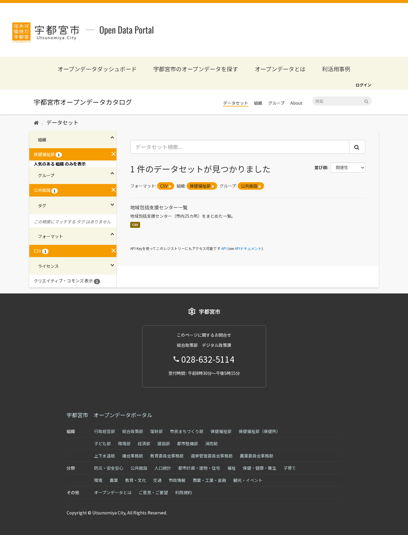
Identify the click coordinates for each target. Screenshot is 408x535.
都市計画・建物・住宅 (199, 468)
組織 (258, 103)
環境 (98, 480)
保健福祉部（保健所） (259, 431)
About (296, 103)
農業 (114, 480)
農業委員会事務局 (256, 456)
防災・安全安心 (108, 468)
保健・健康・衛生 (259, 468)
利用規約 (183, 492)
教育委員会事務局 (167, 456)
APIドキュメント (248, 248)
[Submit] (366, 100)
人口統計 (162, 468)
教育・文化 (135, 480)
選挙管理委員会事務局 (212, 456)
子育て (289, 468)
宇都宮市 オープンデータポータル (109, 415)
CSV (135, 224)
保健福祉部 (221, 431)
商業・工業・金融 (209, 480)
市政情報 (177, 480)
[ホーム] (36, 122)
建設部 (163, 443)
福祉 (231, 468)
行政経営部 (104, 431)
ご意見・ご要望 (153, 492)
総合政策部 (132, 431)
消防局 (211, 443)
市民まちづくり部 (186, 431)
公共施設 (139, 468)
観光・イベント (248, 480)
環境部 (124, 443)
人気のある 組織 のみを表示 (60, 164)
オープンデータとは (280, 69)
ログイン (363, 85)
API (224, 248)
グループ (276, 103)
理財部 (156, 431)
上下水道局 (104, 456)
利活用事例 (336, 69)
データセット (235, 103)
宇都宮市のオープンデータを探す (195, 69)
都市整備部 (187, 443)
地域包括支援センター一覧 (159, 207)
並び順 (321, 167)
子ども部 (102, 443)
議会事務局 (132, 456)
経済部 (144, 443)
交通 (157, 480)
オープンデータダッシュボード (97, 69)
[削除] (169, 186)
